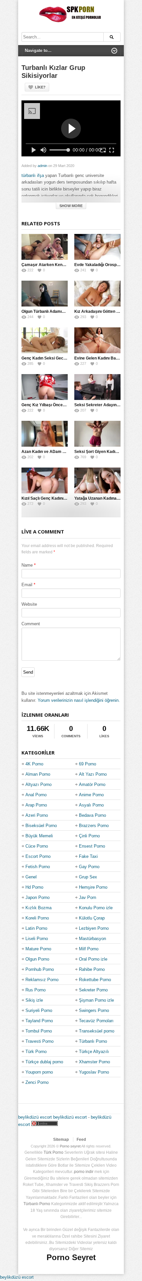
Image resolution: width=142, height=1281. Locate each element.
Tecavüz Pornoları (96, 1020)
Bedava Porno (92, 815)
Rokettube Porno (95, 979)
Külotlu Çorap (92, 918)
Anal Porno (36, 794)
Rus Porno (35, 989)
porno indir (83, 1171)
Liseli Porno (36, 938)
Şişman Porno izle (96, 1000)
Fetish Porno (37, 866)
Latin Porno (36, 928)
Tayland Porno (39, 1020)
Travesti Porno (39, 1041)
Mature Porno (38, 948)
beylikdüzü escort (35, 1117)
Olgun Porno (37, 959)
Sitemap (61, 1139)
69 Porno (87, 763)
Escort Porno (38, 856)
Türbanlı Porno (93, 1041)
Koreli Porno (37, 918)
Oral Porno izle (93, 959)
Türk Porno (36, 1051)
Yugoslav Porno (94, 1072)
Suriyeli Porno (38, 1010)
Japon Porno (37, 897)
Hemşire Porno (93, 887)
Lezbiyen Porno (94, 928)
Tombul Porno (38, 1031)
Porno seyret (70, 1146)
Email (26, 584)
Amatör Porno (92, 784)
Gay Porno (89, 866)
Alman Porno (37, 774)
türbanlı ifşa (32, 175)
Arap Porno (36, 805)
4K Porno (34, 763)
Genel (31, 876)
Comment (30, 623)
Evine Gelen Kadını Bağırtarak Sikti (107, 358)
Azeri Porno (36, 815)
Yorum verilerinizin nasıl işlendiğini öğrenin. (79, 700)
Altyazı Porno (38, 784)
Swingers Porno (94, 1010)
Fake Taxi (88, 856)
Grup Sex (88, 876)
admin (42, 166)
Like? (40, 87)
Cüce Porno (36, 846)
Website (29, 604)
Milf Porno (88, 948)
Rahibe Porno (92, 969)
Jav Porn (87, 897)
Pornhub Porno (39, 969)
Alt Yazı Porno (93, 774)
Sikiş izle (34, 1000)
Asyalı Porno (91, 805)
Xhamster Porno (94, 1061)
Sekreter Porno (93, 989)
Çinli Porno (89, 835)
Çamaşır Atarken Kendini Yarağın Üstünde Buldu (67, 264)
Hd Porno (34, 887)
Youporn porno (39, 1072)
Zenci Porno (37, 1082)
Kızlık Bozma (38, 907)
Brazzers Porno (94, 825)
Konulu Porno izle (96, 907)
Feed (81, 1139)
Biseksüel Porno (41, 825)
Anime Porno (91, 794)
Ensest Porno (92, 846)
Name (27, 565)
